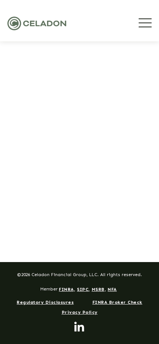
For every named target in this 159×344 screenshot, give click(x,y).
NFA (112, 289)
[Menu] (145, 22)
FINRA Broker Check (117, 302)
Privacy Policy (80, 312)
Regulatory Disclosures (45, 302)
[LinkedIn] (79, 327)
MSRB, (99, 289)
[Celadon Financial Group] (36, 23)
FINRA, (67, 289)
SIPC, (83, 289)
